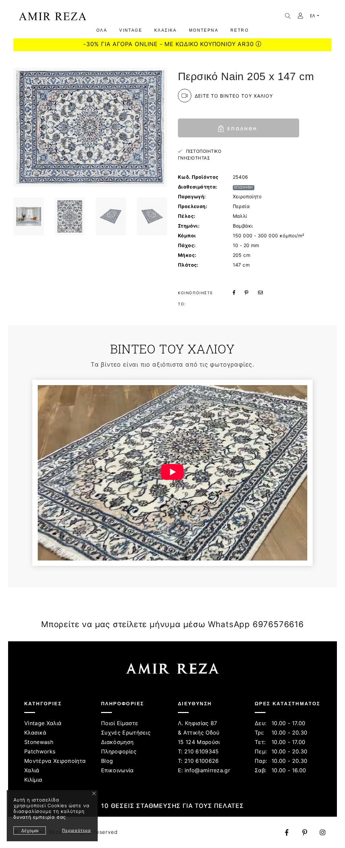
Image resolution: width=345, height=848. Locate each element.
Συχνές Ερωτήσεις (126, 732)
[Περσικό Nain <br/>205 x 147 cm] (28, 216)
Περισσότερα (76, 830)
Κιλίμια (33, 779)
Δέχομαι (29, 830)
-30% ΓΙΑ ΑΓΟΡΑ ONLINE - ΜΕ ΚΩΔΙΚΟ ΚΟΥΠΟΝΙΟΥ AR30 (169, 44)
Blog (107, 760)
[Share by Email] (264, 292)
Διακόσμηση (117, 742)
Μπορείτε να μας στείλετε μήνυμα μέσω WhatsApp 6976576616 (172, 624)
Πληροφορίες (119, 751)
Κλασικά (35, 732)
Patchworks (39, 751)
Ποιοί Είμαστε (119, 723)
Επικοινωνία (117, 770)
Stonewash (38, 742)
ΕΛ (313, 15)
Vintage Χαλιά (42, 723)
